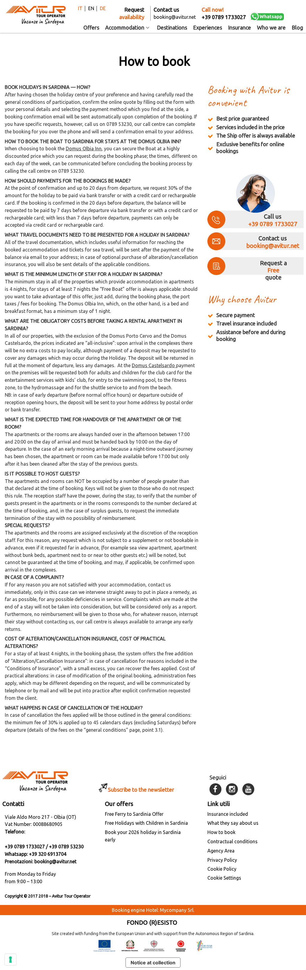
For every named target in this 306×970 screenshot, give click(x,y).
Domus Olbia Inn (84, 148)
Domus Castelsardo (154, 365)
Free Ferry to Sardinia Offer (134, 814)
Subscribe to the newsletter (141, 790)
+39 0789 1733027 (272, 223)
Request (131, 13)
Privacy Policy (222, 860)
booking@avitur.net (272, 245)
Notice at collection (153, 963)
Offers (91, 27)
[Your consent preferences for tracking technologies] (10, 959)
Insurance (239, 27)
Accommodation (124, 27)
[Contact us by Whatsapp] (267, 16)
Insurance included (227, 814)
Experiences (207, 27)
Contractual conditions (232, 841)
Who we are (271, 27)
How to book (221, 832)
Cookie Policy (221, 868)
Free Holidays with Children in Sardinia (146, 823)
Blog (297, 27)
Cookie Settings (224, 877)
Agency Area (221, 850)
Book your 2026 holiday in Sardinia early (143, 836)
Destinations (172, 27)
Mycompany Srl (176, 910)
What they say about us (232, 823)
